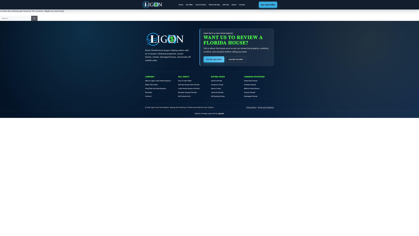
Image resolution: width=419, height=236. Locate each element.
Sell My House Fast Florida (188, 84)
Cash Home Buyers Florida (189, 88)
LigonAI (221, 113)
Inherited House (250, 81)
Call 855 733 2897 (236, 59)
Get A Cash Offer (185, 81)
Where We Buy (214, 5)
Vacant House (249, 92)
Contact (242, 5)
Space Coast (216, 88)
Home (181, 5)
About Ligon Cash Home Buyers (158, 81)
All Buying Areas (218, 96)
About (234, 5)
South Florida (216, 81)
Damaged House (250, 96)
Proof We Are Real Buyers (155, 88)
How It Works (201, 5)
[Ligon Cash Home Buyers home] (153, 4)
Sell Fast (226, 5)
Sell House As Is (184, 96)
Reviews (148, 92)
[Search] (34, 18)
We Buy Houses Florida (187, 92)
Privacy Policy (251, 107)
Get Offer (189, 5)
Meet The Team (151, 84)
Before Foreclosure (251, 88)
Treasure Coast (217, 84)
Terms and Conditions (266, 107)
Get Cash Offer (268, 4)
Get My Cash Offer (214, 59)
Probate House (250, 84)
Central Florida (217, 92)
